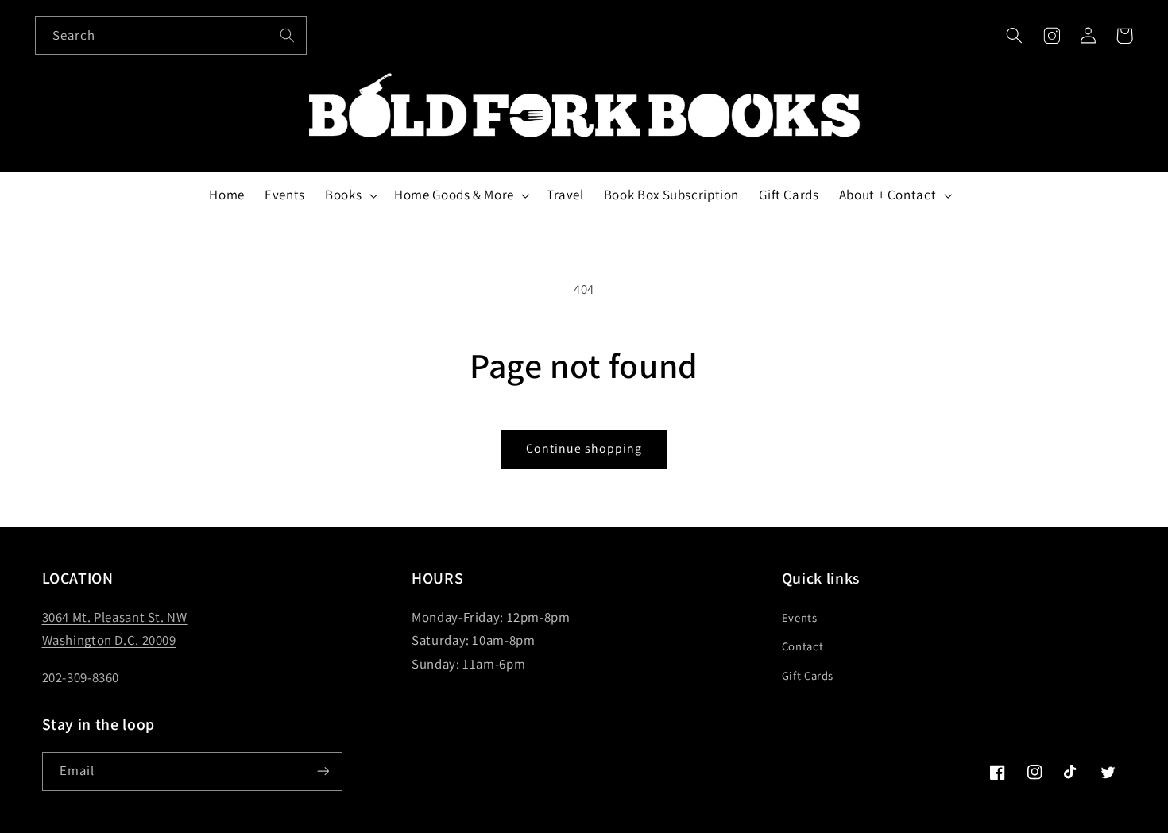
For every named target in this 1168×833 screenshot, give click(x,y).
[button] (1014, 35)
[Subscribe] (322, 771)
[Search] (287, 35)
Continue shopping (584, 448)
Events (800, 617)
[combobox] (171, 35)
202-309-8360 (81, 677)
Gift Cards (807, 675)
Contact (802, 646)
